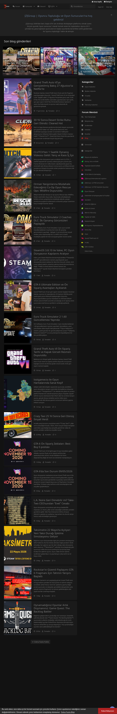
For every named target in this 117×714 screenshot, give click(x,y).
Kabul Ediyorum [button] (107, 711)
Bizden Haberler (90, 91)
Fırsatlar (87, 96)
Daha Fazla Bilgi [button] (68, 712)
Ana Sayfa (97, 2)
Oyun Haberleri (90, 87)
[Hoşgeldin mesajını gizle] (111, 15)
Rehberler (88, 100)
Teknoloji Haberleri (91, 105)
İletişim (109, 2)
